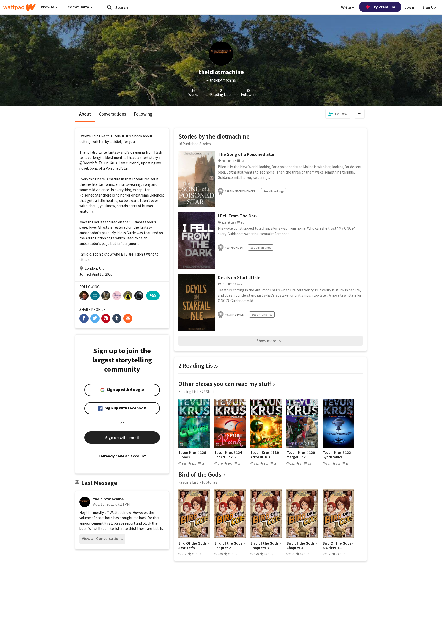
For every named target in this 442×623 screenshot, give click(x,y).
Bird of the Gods (200, 474)
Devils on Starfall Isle (239, 277)
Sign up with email (122, 437)
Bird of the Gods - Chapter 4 (301, 545)
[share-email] (127, 318)
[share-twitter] (95, 318)
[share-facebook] (84, 318)
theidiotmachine (108, 499)
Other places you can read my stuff (224, 384)
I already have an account (122, 455)
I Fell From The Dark (238, 216)
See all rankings (273, 191)
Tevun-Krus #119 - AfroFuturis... (265, 454)
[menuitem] (337, 114)
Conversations (112, 114)
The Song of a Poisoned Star (246, 154)
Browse (48, 6)
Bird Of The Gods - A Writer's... (338, 545)
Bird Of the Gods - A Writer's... (193, 545)
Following (143, 114)
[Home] (19, 7)
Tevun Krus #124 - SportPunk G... (229, 454)
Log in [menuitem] (409, 7)
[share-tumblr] (116, 318)
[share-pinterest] (105, 318)
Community (79, 6)
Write (346, 7)
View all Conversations (102, 538)
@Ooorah (86, 162)
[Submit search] (109, 7)
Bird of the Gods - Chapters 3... (265, 545)
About (85, 114)
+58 (153, 295)
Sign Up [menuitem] (429, 7)
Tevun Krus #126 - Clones (193, 454)
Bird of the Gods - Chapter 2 (229, 545)
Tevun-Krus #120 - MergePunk (301, 454)
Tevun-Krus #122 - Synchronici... (338, 454)
